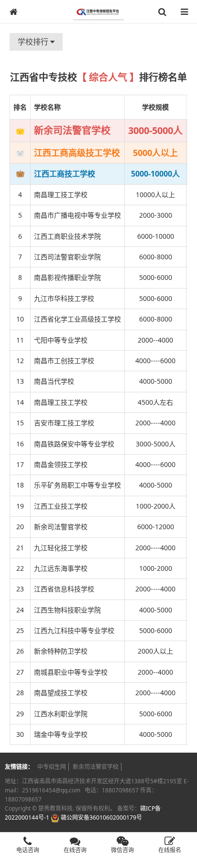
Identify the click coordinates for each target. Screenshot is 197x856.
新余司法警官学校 (96, 767)
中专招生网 (51, 767)
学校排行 (34, 41)
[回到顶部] (184, 819)
